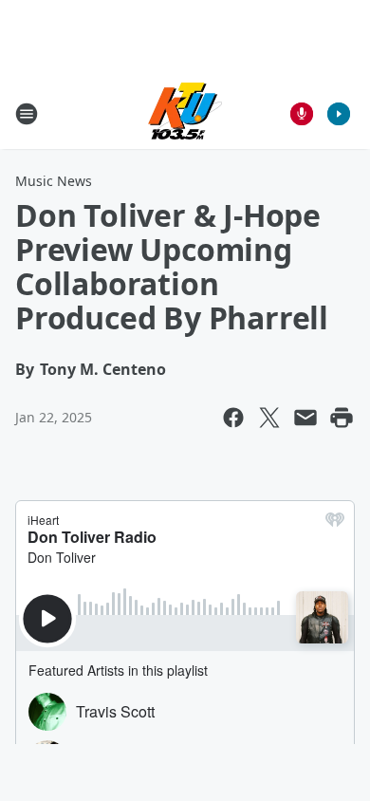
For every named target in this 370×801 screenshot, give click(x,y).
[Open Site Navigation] (26, 113)
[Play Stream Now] (338, 113)
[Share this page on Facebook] (233, 417)
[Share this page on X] (269, 417)
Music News (53, 181)
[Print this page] (341, 417)
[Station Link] (185, 113)
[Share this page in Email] (305, 417)
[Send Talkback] (301, 113)
